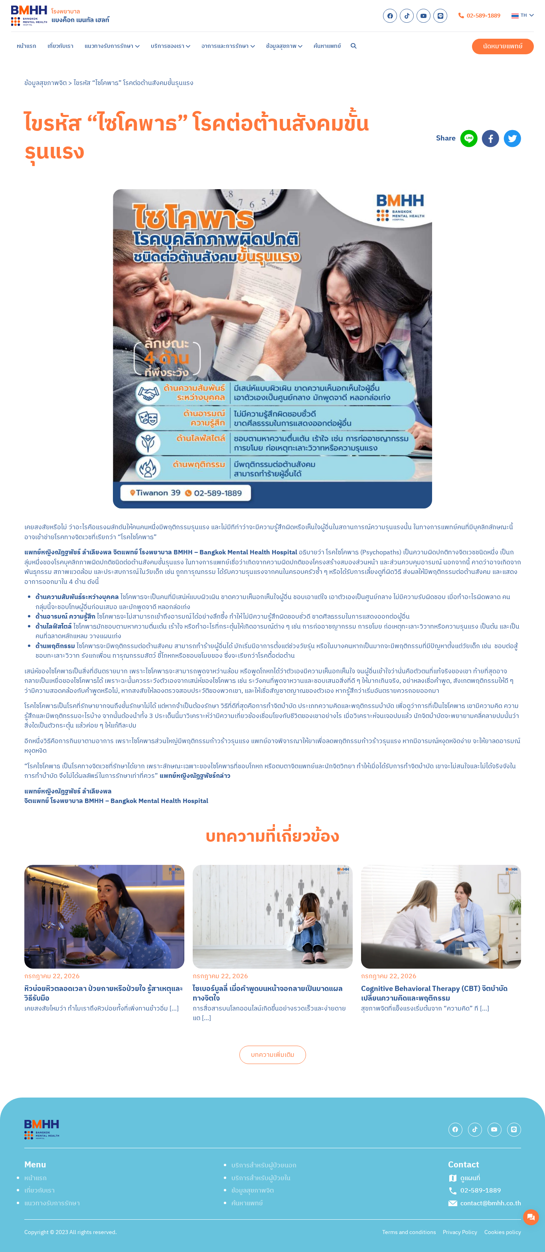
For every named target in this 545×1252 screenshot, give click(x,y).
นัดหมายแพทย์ (387, 236)
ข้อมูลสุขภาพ (360, 138)
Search (360, 185)
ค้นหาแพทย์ (358, 161)
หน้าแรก (353, 19)
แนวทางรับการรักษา (372, 66)
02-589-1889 (489, 236)
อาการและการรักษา (371, 114)
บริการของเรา (362, 90)
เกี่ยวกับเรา (358, 43)
